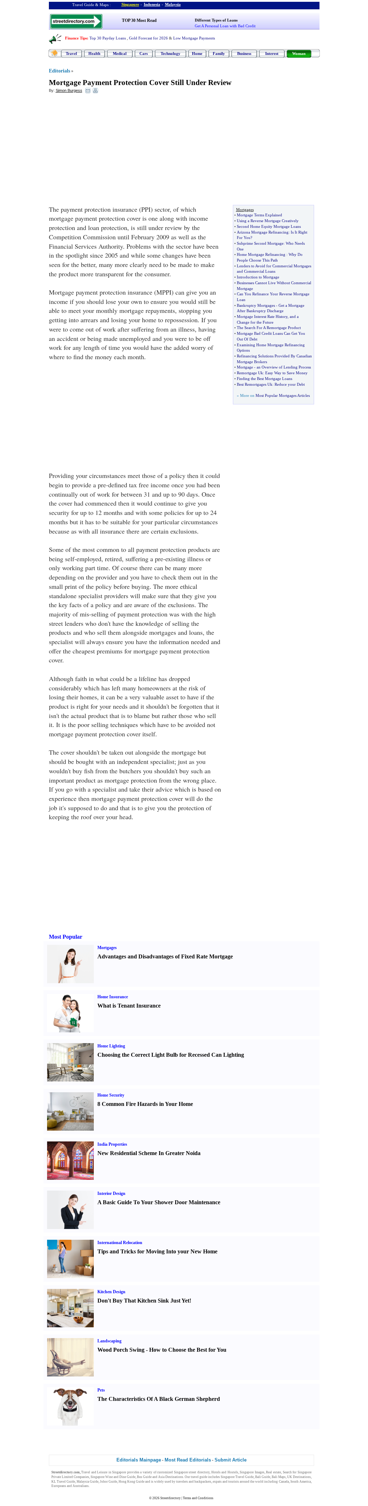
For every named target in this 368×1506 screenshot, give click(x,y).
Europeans (58, 1486)
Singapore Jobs (100, 1486)
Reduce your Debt (290, 384)
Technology (170, 53)
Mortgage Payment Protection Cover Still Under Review (140, 82)
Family (219, 53)
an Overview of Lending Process (284, 367)
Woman (298, 53)
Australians (81, 1486)
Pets (101, 1390)
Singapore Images (252, 1472)
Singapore (130, 4)
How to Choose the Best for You (187, 1350)
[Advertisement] (107, 151)
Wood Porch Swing (120, 1350)
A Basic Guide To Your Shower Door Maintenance (158, 1202)
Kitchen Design (111, 1291)
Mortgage (245, 367)
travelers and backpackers (193, 1481)
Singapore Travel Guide (237, 1477)
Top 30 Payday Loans (107, 38)
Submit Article (231, 1460)
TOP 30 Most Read (139, 20)
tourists (233, 1481)
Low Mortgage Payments (194, 38)
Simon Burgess (69, 90)
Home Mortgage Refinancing (261, 254)
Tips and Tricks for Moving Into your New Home (157, 1251)
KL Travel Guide (63, 1481)
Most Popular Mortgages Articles (283, 395)
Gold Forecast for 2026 (148, 38)
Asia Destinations (170, 1477)
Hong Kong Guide (131, 1481)
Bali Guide (262, 1477)
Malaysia (173, 4)
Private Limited (62, 1477)
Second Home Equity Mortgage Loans (269, 226)
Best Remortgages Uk (254, 384)
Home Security (110, 1095)
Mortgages (107, 947)
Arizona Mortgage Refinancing (263, 232)
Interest (272, 53)
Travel (71, 53)
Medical (119, 53)
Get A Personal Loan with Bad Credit (225, 26)
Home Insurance (112, 996)
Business (244, 53)
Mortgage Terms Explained (259, 215)
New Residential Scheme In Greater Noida (149, 1153)
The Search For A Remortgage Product (269, 327)
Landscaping (109, 1340)
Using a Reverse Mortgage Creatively (268, 221)
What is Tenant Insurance (129, 1006)
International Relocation (119, 1242)
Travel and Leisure (94, 1472)
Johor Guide (108, 1481)
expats (217, 1481)
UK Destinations (299, 1477)
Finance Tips (76, 38)
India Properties (112, 1144)
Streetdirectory (170, 1498)
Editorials (59, 71)
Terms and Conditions (198, 1498)
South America (300, 1481)
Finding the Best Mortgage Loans (264, 378)
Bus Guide (144, 1477)
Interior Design (111, 1193)
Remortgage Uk (250, 373)
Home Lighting (111, 1045)
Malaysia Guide (87, 1481)
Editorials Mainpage (138, 1460)
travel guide (199, 1477)
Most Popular (65, 937)
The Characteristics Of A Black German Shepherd (158, 1399)
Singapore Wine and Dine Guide (113, 1477)
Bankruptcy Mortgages (256, 305)
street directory (199, 1472)
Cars (143, 53)
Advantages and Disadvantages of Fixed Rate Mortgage (165, 956)
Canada (284, 1481)
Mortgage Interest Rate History (262, 316)
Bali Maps (279, 1477)
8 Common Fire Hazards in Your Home (145, 1104)
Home (197, 53)
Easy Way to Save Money (286, 373)
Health (94, 53)
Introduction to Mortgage (258, 277)
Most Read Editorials (188, 1460)
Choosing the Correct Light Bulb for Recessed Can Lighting (170, 1055)
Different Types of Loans (216, 20)
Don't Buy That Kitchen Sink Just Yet (143, 1301)
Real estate (273, 1472)
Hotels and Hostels (224, 1472)
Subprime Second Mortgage (260, 243)
